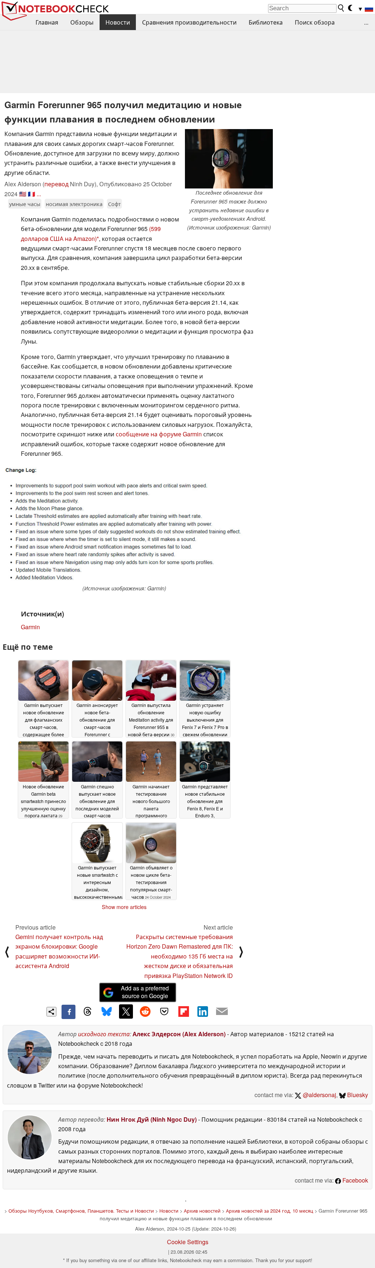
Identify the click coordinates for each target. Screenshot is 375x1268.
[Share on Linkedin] (202, 1011)
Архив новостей (202, 1210)
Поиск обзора (315, 22)
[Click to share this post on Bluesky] (107, 1012)
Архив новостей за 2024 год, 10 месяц (269, 1210)
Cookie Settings (187, 1242)
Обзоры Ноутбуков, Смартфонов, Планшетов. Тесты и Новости (81, 1210)
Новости (117, 22)
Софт (114, 204)
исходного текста (104, 1034)
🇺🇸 (22, 194)
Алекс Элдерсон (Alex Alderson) (179, 1034)
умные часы (24, 204)
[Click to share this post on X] (126, 1011)
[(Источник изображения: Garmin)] (124, 524)
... (366, 22)
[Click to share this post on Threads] (87, 1012)
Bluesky (357, 1095)
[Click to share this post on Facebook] (68, 1012)
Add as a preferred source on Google (145, 992)
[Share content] (51, 1012)
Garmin (30, 627)
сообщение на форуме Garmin (159, 434)
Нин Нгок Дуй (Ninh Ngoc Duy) (152, 1119)
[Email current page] (222, 1012)
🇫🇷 (31, 194)
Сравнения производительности (189, 22)
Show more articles (124, 906)
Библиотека (266, 22)
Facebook (354, 1180)
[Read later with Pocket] (164, 1011)
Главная (47, 22)
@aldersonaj (318, 1095)
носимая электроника (74, 204)
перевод (56, 184)
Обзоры (81, 22)
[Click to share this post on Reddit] (145, 1011)
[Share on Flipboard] (183, 1011)
